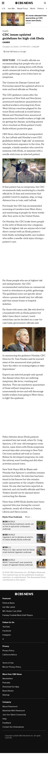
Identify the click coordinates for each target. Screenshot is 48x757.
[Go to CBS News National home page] (24, 3)
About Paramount (9, 707)
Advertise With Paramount (13, 711)
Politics (41, 8)
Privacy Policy (8, 651)
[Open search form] (45, 3)
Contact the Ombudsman (13, 727)
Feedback (6, 723)
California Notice (9, 655)
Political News (8, 603)
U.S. (3, 8)
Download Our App (10, 687)
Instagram (6, 635)
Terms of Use (8, 663)
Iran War (11, 8)
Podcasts (6, 683)
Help (4, 719)
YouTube (6, 627)
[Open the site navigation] (8, 3)
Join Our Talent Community (14, 715)
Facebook (6, 631)
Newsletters (7, 679)
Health (5, 31)
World (32, 8)
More (27, 517)
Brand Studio (8, 691)
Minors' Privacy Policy (11, 667)
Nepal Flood (22, 8)
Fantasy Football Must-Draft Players (17, 615)
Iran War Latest (8, 607)
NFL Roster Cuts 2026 (11, 611)
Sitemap (5, 695)
